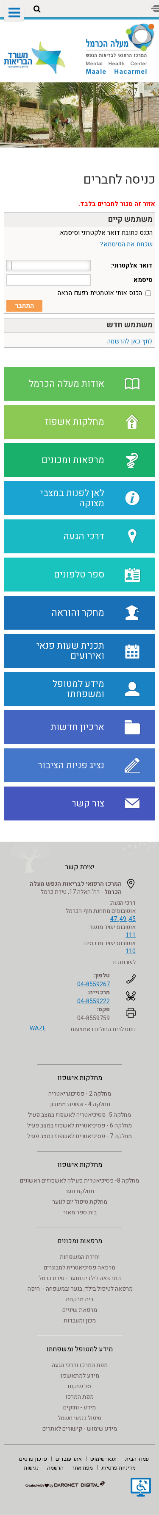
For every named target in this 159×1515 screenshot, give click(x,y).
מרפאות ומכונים (79, 1241)
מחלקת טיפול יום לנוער (79, 1201)
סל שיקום (79, 1386)
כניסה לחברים (119, 179)
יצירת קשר (79, 867)
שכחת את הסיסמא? (126, 244)
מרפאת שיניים (79, 1310)
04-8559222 (93, 1001)
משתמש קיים (130, 219)
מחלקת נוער (79, 1191)
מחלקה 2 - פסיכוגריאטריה (79, 1093)
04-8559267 (93, 984)
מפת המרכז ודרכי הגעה (80, 1365)
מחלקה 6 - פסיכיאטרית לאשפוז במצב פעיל (79, 1125)
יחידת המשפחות (80, 1257)
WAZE (38, 1028)
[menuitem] (137, 1458)
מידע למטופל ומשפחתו (80, 1349)
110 (131, 951)
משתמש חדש (130, 325)
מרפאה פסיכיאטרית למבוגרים (79, 1267)
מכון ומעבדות (80, 1320)
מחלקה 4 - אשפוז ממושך (79, 1104)
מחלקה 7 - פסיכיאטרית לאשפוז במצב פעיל (79, 1136)
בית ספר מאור (80, 1212)
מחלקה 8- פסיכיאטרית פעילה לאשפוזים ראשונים (79, 1180)
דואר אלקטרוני (132, 265)
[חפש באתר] (37, 9)
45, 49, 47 (123, 919)
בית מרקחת (79, 1299)
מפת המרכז (79, 1396)
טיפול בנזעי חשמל (79, 1418)
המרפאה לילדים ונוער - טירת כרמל (80, 1278)
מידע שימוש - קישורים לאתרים (79, 1428)
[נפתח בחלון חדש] (141, 1488)
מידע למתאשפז (79, 1375)
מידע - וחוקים (79, 1407)
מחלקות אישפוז (79, 1078)
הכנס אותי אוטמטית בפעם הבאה (100, 293)
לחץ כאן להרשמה (130, 341)
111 (131, 935)
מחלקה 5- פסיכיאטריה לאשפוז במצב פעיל (79, 1114)
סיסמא (143, 280)
